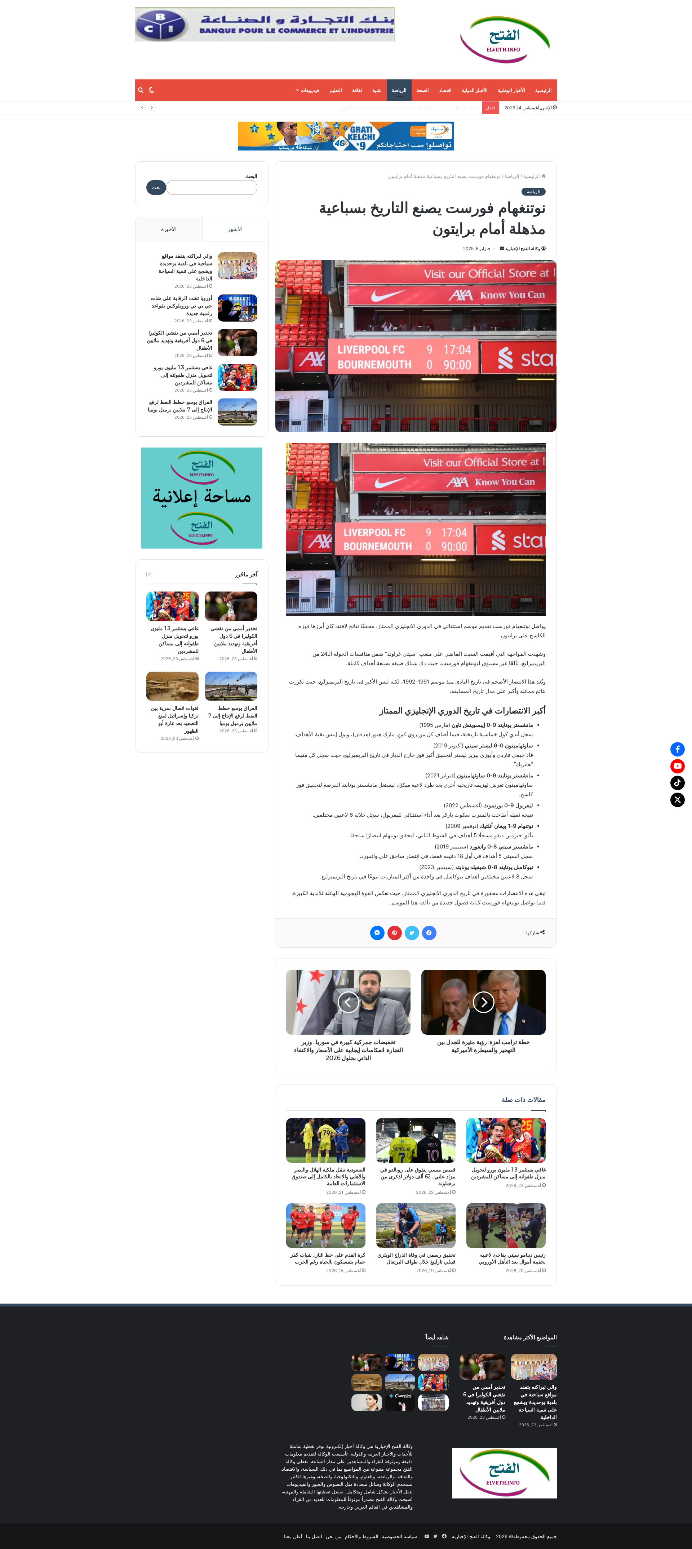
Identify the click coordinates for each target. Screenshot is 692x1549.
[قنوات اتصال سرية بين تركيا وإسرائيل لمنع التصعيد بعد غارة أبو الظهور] (172, 686)
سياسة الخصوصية (399, 1536)
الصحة (423, 90)
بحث (156, 187)
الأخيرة (169, 229)
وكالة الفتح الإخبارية (522, 248)
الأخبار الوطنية (511, 90)
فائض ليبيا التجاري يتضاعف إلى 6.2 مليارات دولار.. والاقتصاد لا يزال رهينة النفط (401, 107)
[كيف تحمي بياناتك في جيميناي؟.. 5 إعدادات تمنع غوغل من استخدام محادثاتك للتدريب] (400, 1402)
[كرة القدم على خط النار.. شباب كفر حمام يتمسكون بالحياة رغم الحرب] (325, 1225)
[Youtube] (677, 766)
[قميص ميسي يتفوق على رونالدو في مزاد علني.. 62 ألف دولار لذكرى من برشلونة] (416, 1140)
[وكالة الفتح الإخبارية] (504, 39)
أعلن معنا (293, 1536)
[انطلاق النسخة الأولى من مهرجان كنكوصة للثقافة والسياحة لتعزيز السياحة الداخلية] (433, 1402)
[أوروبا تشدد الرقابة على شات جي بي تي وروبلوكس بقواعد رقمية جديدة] (237, 308)
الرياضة (399, 90)
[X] (677, 800)
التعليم (335, 90)
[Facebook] (677, 749)
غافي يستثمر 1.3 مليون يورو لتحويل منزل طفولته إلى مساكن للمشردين (508, 1173)
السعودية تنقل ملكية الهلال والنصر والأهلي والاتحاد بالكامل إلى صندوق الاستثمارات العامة (328, 1176)
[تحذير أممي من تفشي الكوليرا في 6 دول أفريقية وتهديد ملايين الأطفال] (237, 342)
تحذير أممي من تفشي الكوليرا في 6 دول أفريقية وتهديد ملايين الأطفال (179, 340)
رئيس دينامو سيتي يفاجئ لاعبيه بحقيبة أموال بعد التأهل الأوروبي (512, 1258)
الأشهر (235, 229)
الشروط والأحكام (361, 1536)
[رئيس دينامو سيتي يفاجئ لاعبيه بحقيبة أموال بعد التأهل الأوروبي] (506, 1225)
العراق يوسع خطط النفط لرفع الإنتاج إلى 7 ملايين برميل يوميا (232, 715)
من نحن (333, 1536)
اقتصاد (445, 90)
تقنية (377, 90)
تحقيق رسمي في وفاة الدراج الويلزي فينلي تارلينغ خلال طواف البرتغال (416, 1258)
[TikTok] (677, 783)
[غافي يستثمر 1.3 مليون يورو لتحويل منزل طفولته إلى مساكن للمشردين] (506, 1140)
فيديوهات (310, 90)
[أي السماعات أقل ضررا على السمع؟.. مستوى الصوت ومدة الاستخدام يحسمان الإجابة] (366, 1402)
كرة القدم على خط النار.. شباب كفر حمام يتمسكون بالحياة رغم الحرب (327, 1258)
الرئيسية (543, 90)
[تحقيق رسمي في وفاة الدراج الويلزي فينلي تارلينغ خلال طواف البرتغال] (416, 1225)
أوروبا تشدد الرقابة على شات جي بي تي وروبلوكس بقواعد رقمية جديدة (181, 306)
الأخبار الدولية (475, 90)
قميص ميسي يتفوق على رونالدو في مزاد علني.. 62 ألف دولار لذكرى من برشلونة (418, 1176)
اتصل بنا (314, 1536)
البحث (251, 176)
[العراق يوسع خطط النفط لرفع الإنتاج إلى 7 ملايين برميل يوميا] (237, 412)
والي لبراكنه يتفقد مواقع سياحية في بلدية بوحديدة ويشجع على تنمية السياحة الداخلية (535, 1401)
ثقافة (357, 90)
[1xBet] (346, 136)
